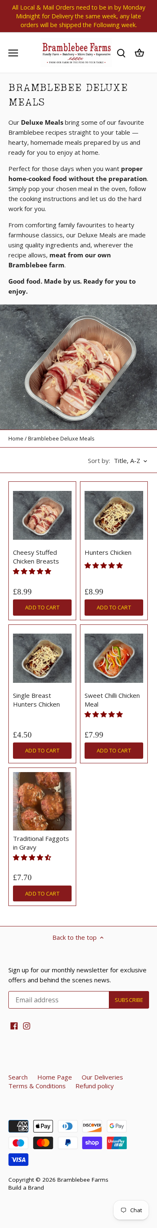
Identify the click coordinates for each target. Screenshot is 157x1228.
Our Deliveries (102, 1077)
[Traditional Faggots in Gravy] (42, 801)
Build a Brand (26, 1187)
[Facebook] (14, 1025)
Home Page (54, 1077)
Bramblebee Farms (82, 1179)
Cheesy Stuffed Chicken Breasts (36, 556)
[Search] (121, 52)
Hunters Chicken (108, 552)
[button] (33, 571)
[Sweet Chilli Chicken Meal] (114, 658)
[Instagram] (26, 1025)
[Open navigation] (13, 53)
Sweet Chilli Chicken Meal (112, 699)
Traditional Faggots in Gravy (41, 842)
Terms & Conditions (37, 1086)
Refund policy (94, 1086)
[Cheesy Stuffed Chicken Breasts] (42, 515)
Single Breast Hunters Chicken (36, 699)
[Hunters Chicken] (114, 515)
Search (18, 1077)
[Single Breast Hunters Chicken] (42, 658)
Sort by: (99, 461)
